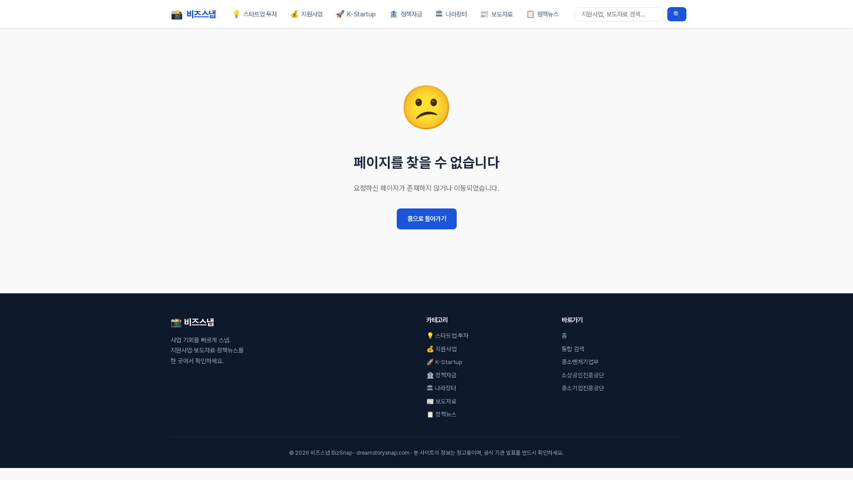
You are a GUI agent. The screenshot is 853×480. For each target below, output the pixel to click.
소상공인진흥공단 (583, 375)
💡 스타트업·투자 (447, 335)
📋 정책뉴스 (441, 414)
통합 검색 (573, 348)
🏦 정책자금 (441, 375)
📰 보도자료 (441, 401)
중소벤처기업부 (580, 361)
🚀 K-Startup (444, 361)
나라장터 (451, 14)
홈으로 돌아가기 (426, 218)
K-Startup (356, 14)
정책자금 (405, 14)
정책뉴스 (542, 14)
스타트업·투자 (254, 14)
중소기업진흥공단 (583, 388)
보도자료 (496, 14)
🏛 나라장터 (441, 388)
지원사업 (306, 14)
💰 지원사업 (441, 348)
